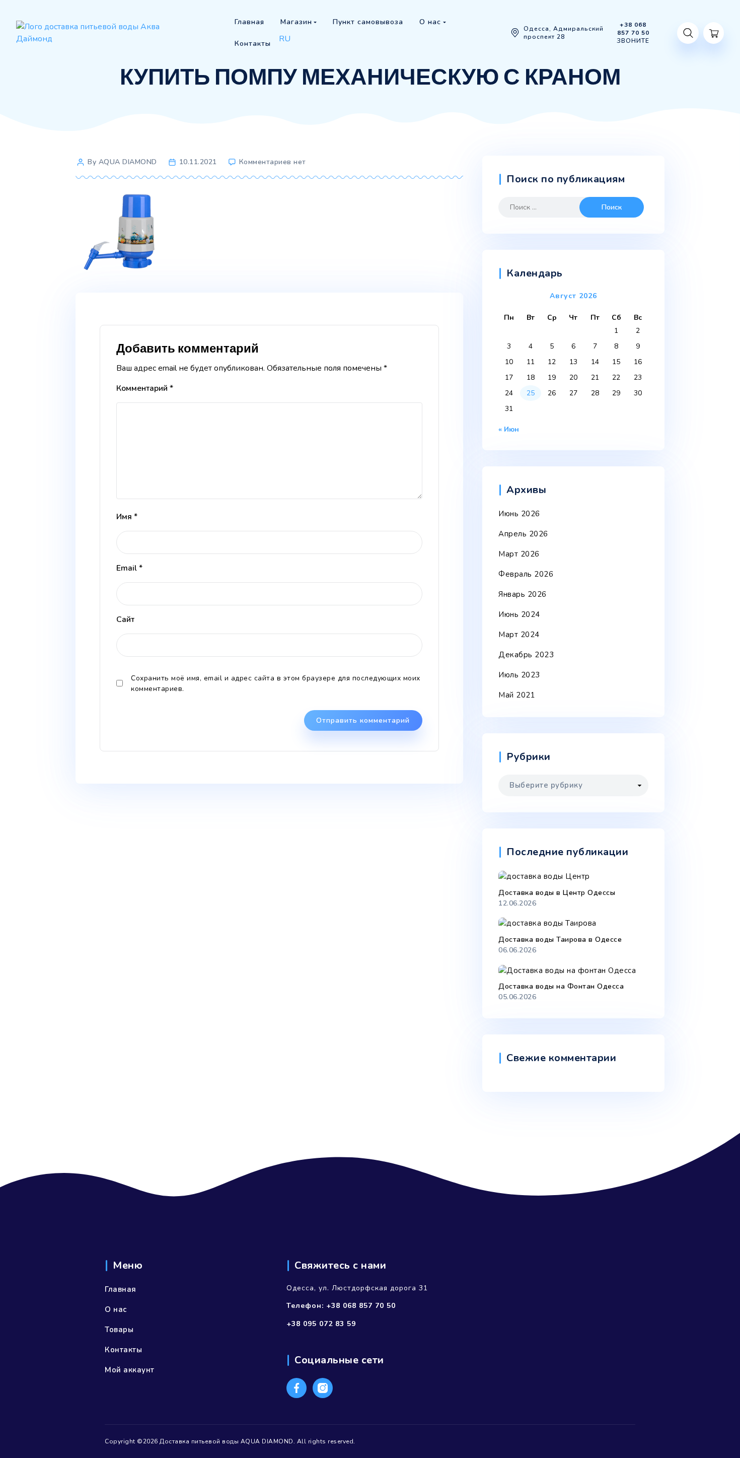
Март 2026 (519, 554)
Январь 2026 (522, 594)
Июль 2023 (519, 675)
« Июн (508, 429)
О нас (116, 1309)
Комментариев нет (272, 162)
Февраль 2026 (525, 574)
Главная (120, 1289)
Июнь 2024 (519, 614)
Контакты (123, 1350)
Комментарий (144, 388)
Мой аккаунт (130, 1370)
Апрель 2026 (523, 534)
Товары (119, 1330)
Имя (126, 516)
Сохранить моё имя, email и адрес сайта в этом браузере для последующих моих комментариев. (275, 683)
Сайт (125, 619)
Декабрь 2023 (526, 655)
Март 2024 (519, 635)
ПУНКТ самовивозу (310, 52)
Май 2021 (516, 695)
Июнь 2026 (519, 514)
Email (129, 568)
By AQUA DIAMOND (122, 162)
